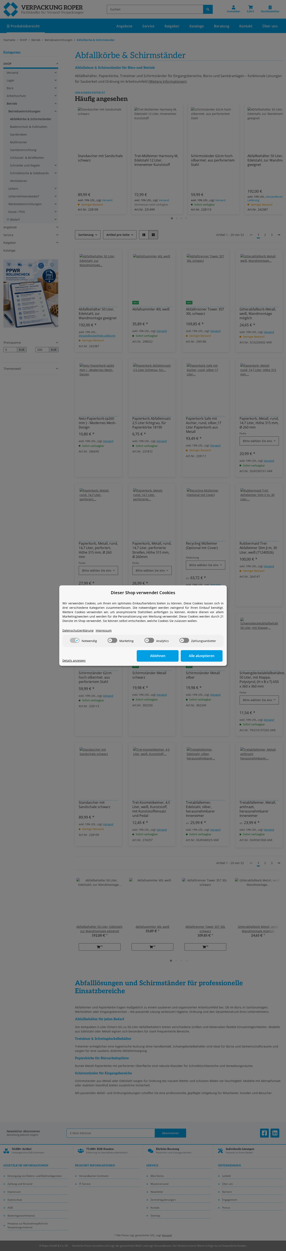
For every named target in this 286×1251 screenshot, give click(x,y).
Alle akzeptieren (201, 655)
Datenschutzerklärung (78, 630)
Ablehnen (157, 655)
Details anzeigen (74, 660)
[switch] (75, 640)
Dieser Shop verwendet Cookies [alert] (143, 592)
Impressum (104, 630)
